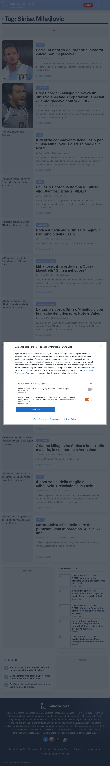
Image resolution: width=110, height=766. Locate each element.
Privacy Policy (70, 419)
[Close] (101, 347)
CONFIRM (36, 410)
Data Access (55, 419)
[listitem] (55, 383)
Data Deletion (40, 419)
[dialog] (55, 383)
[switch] (88, 389)
